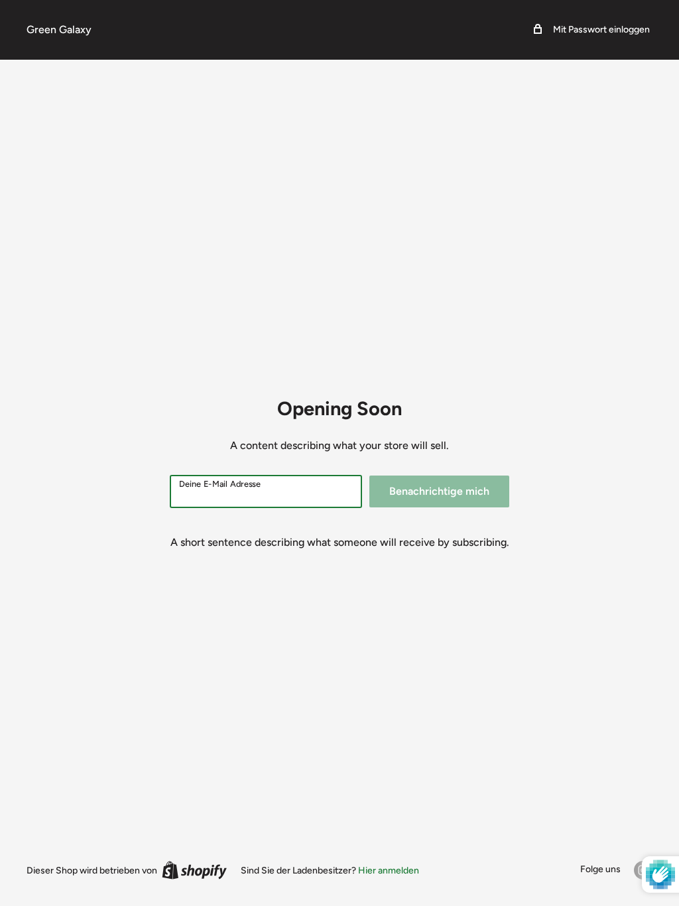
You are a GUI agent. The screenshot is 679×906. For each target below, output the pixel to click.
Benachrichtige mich (439, 491)
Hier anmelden (388, 870)
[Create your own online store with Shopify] (194, 870)
